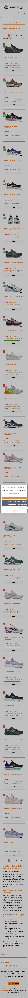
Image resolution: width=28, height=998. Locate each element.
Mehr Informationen (14, 493)
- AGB (13, 511)
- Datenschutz (19, 511)
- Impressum (8, 511)
